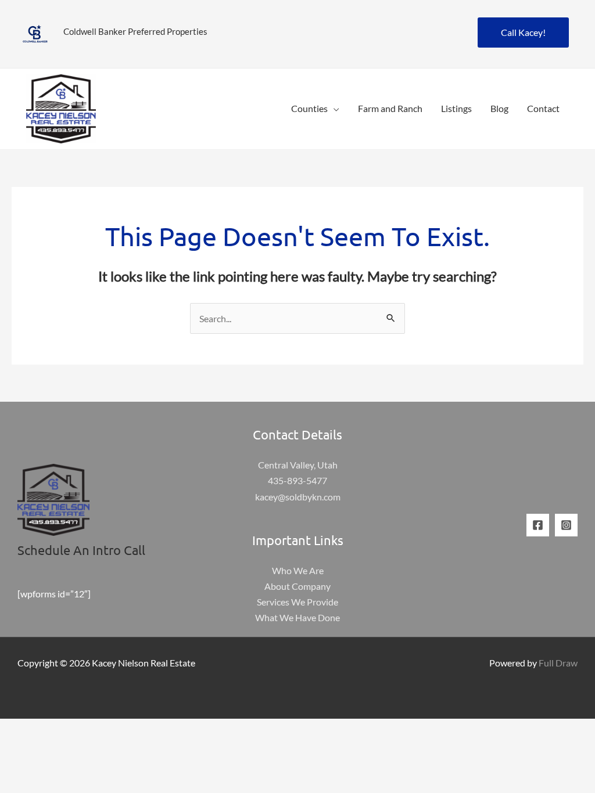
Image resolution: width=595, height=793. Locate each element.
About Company (297, 586)
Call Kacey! (523, 32)
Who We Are (298, 570)
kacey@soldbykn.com (297, 496)
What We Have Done (297, 617)
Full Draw (558, 662)
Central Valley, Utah (298, 464)
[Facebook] (537, 525)
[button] (333, 108)
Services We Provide (297, 601)
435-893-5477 (297, 480)
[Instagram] (566, 525)
